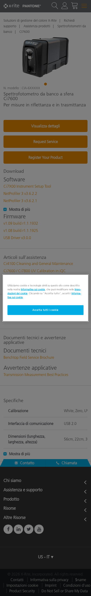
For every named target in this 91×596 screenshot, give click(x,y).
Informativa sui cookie (33, 289)
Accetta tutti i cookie (45, 310)
